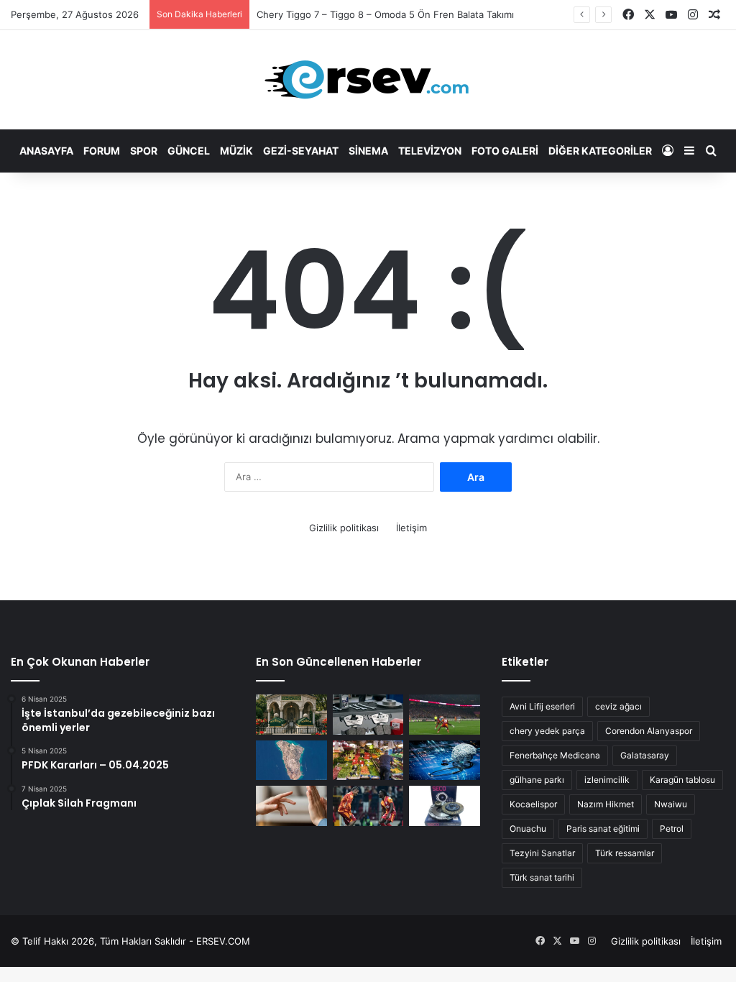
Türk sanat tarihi (542, 877)
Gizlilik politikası (344, 527)
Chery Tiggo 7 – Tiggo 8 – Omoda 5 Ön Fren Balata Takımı (385, 14)
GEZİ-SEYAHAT (301, 150)
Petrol (672, 828)
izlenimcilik (607, 779)
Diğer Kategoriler (600, 150)
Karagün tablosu (682, 779)
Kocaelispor (533, 804)
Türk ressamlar (624, 853)
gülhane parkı (537, 779)
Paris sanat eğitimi (603, 828)
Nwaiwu (670, 804)
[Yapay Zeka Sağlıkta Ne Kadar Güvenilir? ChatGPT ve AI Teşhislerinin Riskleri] (444, 760)
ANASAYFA (46, 150)
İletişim (411, 527)
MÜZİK (236, 150)
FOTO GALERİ (505, 150)
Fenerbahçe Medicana (555, 755)
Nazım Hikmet (605, 804)
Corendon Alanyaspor (648, 730)
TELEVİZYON (429, 150)
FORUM (101, 150)
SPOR (143, 150)
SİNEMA (368, 150)
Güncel (188, 150)
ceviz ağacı (618, 706)
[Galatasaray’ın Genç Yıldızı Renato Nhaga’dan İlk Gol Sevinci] (368, 806)
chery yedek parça (547, 730)
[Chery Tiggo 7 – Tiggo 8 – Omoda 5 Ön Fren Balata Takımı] (368, 714)
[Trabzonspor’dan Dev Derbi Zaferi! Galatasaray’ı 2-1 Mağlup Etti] (444, 714)
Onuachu (528, 828)
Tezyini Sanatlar (542, 853)
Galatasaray (644, 755)
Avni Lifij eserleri (542, 706)
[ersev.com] (368, 80)
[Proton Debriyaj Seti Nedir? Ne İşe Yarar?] (444, 806)
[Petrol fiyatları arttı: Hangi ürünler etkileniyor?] (368, 760)
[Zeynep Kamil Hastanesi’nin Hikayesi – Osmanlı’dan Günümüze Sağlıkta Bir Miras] (291, 714)
